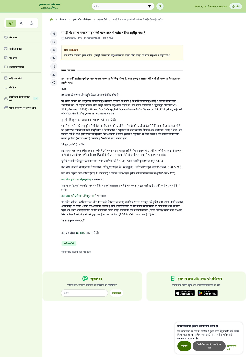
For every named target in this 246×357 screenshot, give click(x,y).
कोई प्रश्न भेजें (15, 78)
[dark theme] (31, 23)
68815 (81, 233)
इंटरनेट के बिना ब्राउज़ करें (23, 98)
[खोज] (159, 6)
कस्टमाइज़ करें (231, 347)
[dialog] (209, 338)
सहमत (184, 346)
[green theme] (11, 23)
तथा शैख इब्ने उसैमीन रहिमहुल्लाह (77, 196)
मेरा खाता (13, 37)
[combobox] (120, 6)
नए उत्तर (13, 57)
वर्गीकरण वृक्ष (15, 48)
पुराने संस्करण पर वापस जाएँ (22, 107)
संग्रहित (12, 87)
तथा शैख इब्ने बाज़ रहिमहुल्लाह (76, 179)
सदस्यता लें (116, 293)
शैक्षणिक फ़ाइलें (16, 67)
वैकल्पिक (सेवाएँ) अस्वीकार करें (209, 346)
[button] (53, 34)
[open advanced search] (149, 6)
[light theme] (21, 23)
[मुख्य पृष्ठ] (51, 19)
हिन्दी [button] (238, 6)
